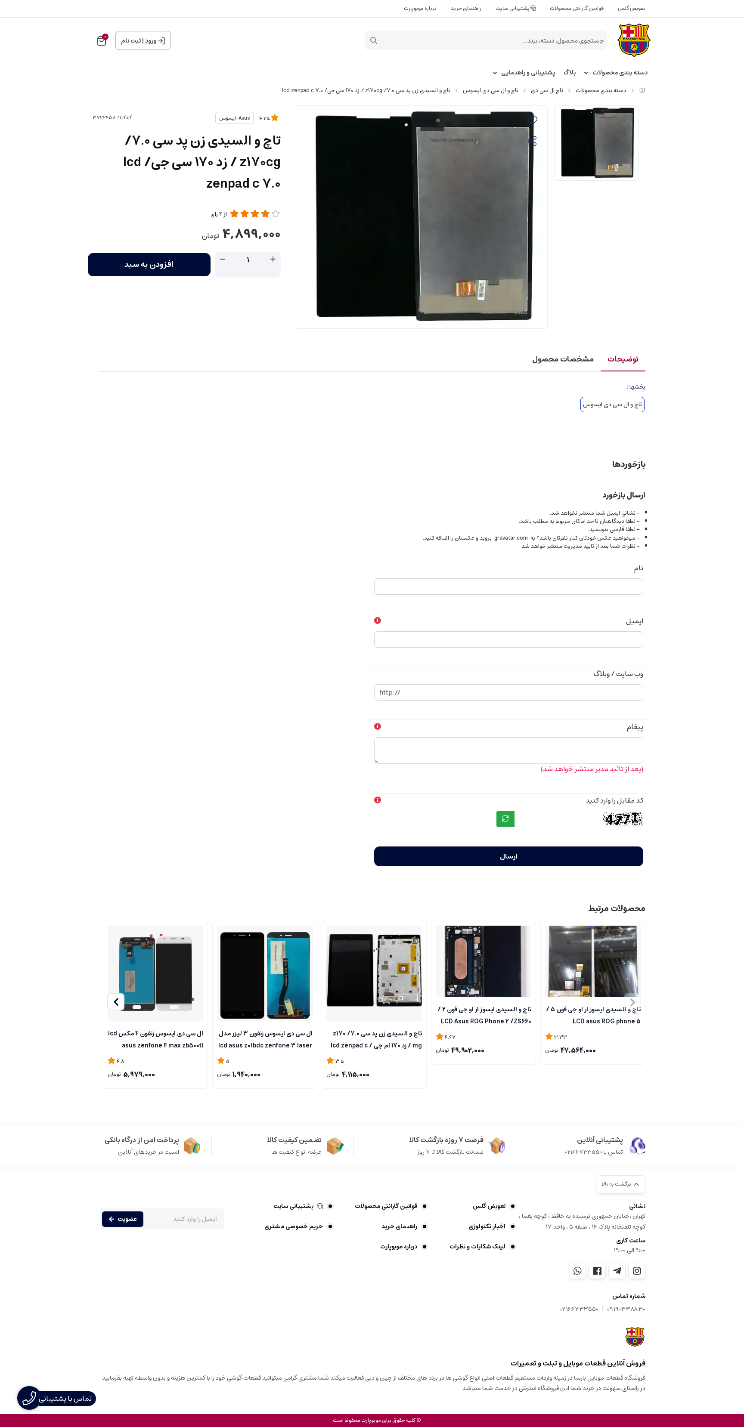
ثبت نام (131, 41)
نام (638, 568)
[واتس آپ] (577, 1271)
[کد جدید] (505, 819)
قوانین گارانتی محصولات (577, 8)
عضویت (127, 1219)
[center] (374, 40)
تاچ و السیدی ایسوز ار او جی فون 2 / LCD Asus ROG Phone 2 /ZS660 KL (484, 1014)
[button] (115, 1001)
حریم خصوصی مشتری (293, 1226)
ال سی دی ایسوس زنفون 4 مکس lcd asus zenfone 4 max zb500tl (155, 1039)
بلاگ (570, 72)
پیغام (635, 727)
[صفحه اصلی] (642, 91)
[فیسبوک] (597, 1271)
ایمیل (634, 621)
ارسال (509, 856)
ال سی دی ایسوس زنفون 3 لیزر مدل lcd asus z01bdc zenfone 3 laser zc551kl (265, 1039)
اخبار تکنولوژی (486, 1226)
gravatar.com (511, 538)
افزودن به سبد (149, 265)
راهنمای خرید (466, 8)
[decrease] (222, 259)
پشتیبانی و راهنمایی (528, 72)
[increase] (273, 259)
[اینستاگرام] (636, 1271)
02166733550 (579, 1309)
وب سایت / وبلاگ (618, 674)
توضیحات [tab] (623, 359)
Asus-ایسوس (234, 118)
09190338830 (626, 1309)
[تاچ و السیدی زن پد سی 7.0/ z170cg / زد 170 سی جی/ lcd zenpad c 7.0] (635, 1337)
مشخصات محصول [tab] (563, 359)
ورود (150, 41)
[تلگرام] (617, 1271)
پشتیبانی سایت (513, 8)
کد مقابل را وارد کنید (614, 800)
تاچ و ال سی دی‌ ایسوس (490, 91)
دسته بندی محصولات (620, 72)
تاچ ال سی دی (547, 91)
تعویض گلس (631, 8)
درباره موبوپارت (420, 8)
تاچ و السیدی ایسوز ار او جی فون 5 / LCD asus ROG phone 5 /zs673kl (593, 1014)
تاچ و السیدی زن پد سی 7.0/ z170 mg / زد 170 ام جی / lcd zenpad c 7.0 (376, 1039)
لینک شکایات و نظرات (477, 1246)
